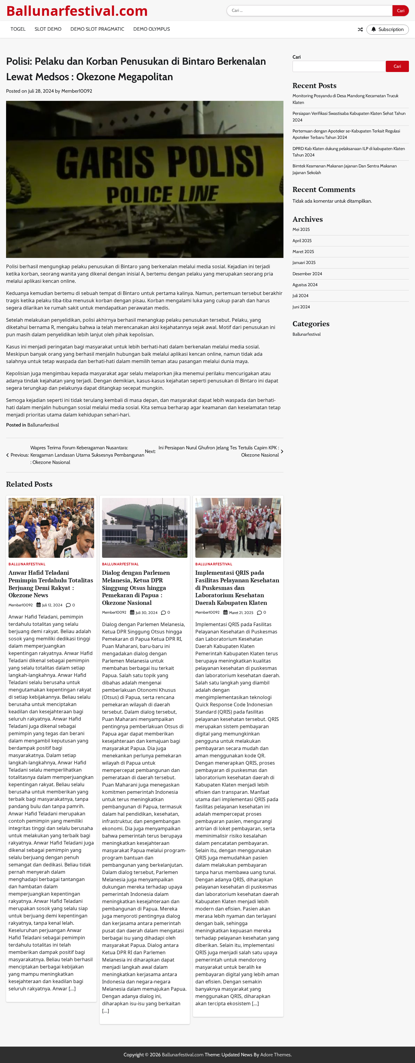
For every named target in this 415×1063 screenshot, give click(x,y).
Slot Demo (48, 29)
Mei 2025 (301, 229)
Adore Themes (275, 1055)
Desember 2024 (307, 273)
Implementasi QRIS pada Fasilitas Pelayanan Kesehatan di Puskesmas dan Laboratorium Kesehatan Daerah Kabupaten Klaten (237, 587)
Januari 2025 (304, 262)
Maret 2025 (303, 251)
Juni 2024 (301, 307)
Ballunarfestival (43, 425)
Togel (18, 29)
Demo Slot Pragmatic (97, 29)
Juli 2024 (300, 295)
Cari (297, 57)
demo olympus (151, 29)
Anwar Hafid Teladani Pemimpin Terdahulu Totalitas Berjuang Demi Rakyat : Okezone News (51, 584)
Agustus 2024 (305, 284)
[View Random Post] (360, 29)
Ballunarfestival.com (77, 10)
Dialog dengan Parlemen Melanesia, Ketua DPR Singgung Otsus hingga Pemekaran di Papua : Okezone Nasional (136, 587)
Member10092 (76, 91)
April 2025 (302, 240)
